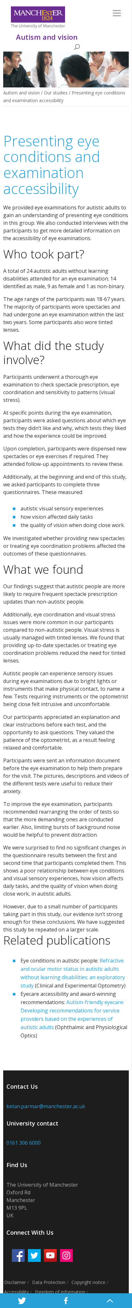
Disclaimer (15, 1282)
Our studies (56, 93)
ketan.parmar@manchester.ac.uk (45, 1106)
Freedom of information (60, 1292)
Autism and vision (21, 93)
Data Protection (48, 1282)
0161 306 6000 (23, 1142)
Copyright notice (88, 1282)
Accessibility (16, 1292)
